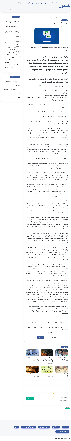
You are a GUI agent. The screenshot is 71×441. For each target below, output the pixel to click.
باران (19, 93)
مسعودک (18, 88)
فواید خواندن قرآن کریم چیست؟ (34, 374)
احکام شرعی (41, 3)
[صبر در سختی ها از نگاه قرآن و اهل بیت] (32, 352)
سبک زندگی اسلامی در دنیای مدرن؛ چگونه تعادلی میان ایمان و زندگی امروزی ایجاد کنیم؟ (47, 359)
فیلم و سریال (34, 3)
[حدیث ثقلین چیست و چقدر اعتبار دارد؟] (47, 369)
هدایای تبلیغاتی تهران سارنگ (28, 427)
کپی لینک (40, 337)
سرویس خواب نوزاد (44, 427)
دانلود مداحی (48, 3)
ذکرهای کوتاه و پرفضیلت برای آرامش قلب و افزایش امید (62, 374)
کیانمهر (19, 97)
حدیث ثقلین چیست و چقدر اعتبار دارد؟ (47, 374)
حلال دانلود (65, 427)
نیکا (19, 80)
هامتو (16, 427)
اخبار (53, 3)
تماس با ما (20, 3)
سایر (29, 3)
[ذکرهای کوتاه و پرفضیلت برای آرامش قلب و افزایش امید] (61, 369)
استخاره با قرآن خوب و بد (62, 431)
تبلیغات (26, 3)
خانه (56, 3)
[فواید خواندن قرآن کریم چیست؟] (32, 369)
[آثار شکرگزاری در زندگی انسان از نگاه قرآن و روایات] (61, 352)
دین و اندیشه (61, 17)
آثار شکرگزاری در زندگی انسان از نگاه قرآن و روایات (61, 358)
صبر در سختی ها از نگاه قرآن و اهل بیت (32, 358)
